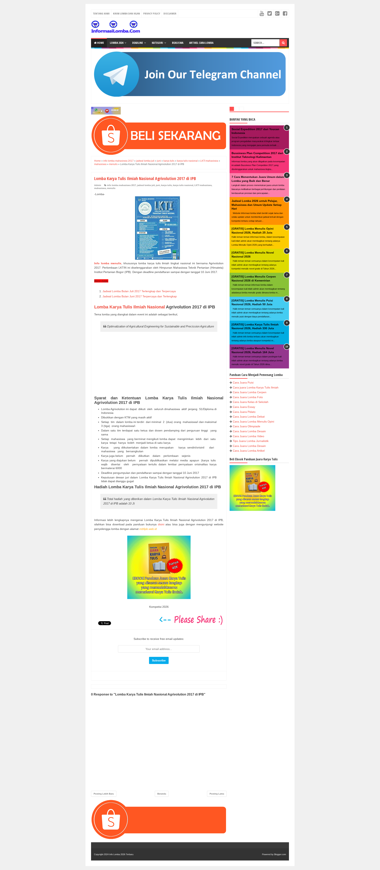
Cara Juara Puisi (243, 382)
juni (158, 185)
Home (100, 43)
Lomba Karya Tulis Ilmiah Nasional (129, 306)
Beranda (161, 794)
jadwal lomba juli (146, 185)
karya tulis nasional (183, 185)
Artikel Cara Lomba (201, 43)
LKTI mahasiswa (203, 185)
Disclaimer (169, 13)
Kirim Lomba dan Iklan (126, 13)
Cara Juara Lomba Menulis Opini (253, 421)
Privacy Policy (151, 13)
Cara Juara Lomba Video (248, 436)
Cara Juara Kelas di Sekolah (250, 402)
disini (161, 524)
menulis (111, 188)
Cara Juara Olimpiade (246, 426)
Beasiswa (177, 43)
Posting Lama (217, 794)
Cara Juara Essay (244, 406)
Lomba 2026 (116, 43)
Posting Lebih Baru (104, 794)
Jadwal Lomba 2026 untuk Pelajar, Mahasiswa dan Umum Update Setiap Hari (257, 204)
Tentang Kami (101, 13)
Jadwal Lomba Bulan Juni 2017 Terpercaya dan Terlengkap (140, 296)
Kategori (157, 43)
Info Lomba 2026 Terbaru (121, 854)
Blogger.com (280, 854)
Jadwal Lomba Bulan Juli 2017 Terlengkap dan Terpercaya (140, 291)
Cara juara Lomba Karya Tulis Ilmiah (255, 387)
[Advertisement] (158, 364)
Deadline (137, 43)
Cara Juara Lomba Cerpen (249, 392)
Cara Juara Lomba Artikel (249, 450)
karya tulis (166, 185)
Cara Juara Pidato (244, 411)
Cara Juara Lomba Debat (249, 416)
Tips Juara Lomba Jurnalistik (251, 441)
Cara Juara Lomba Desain (249, 431)
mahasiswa (100, 188)
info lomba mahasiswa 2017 (121, 185)
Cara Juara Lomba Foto (248, 397)
